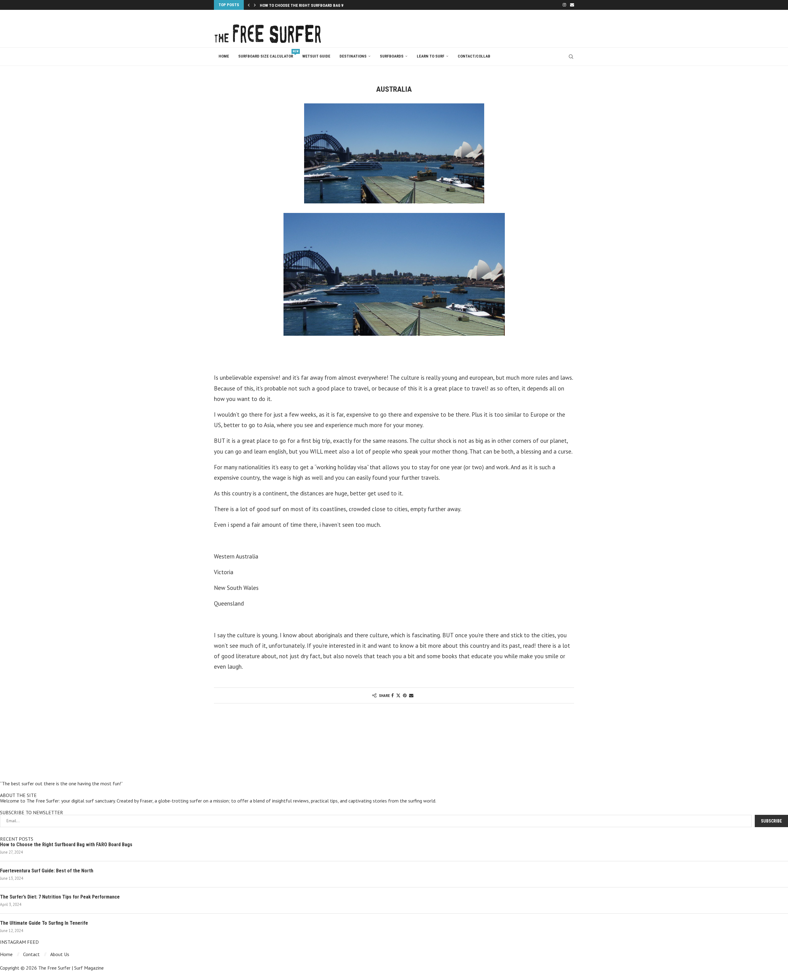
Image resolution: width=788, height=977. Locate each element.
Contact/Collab (474, 56)
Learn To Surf (430, 56)
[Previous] (248, 5)
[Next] (254, 5)
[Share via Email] (411, 695)
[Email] (572, 5)
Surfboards (392, 56)
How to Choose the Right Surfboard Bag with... (307, 5)
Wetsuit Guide (316, 56)
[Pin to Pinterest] (405, 695)
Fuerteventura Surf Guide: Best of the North (46, 871)
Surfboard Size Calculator (268, 54)
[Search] (571, 57)
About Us (59, 954)
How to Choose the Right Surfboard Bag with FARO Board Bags (66, 844)
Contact (31, 954)
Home (224, 56)
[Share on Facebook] (392, 695)
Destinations (353, 56)
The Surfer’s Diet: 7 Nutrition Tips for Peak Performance (60, 897)
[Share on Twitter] (398, 695)
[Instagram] (564, 5)
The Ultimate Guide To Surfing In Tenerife (44, 923)
